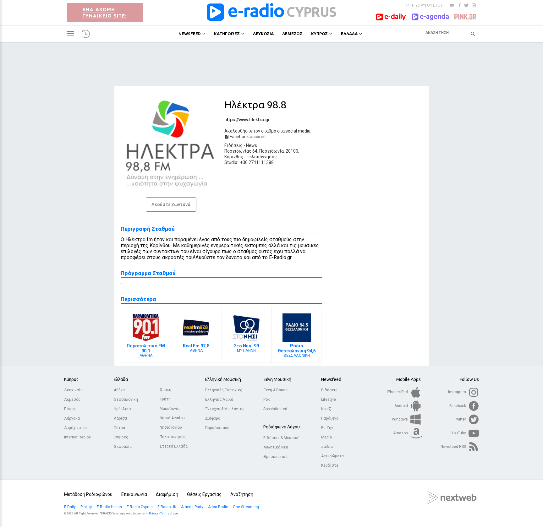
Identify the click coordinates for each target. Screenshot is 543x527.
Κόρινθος (233, 156)
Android (401, 406)
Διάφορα (212, 418)
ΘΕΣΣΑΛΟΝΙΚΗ (297, 350)
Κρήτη (165, 399)
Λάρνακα (72, 418)
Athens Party (192, 507)
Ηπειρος (121, 437)
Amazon (401, 433)
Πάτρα (119, 428)
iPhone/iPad (398, 392)
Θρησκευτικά (275, 456)
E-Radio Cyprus (140, 507)
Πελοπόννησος (262, 156)
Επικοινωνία (134, 494)
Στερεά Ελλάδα (174, 446)
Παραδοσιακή (217, 428)
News (251, 145)
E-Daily (70, 507)
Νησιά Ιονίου (171, 427)
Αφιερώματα (332, 456)
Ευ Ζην (327, 428)
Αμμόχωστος (76, 428)
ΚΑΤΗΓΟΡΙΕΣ (227, 33)
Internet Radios (77, 437)
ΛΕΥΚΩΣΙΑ (263, 33)
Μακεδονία (169, 408)
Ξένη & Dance (275, 390)
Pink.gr (86, 507)
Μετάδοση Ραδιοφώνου (88, 494)
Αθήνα (119, 390)
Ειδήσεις (233, 145)
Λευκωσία (73, 390)
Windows (400, 419)
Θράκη (165, 390)
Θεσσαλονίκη (126, 399)
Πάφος (70, 409)
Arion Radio (218, 507)
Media (326, 437)
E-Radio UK (167, 507)
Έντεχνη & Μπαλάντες (224, 409)
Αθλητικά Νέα (275, 447)
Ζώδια (327, 446)
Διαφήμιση (167, 494)
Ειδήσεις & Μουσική (281, 438)
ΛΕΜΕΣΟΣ (292, 33)
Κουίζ (326, 409)
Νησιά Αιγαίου (172, 418)
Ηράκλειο (122, 409)
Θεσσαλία (123, 446)
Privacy (153, 513)
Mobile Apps (408, 379)
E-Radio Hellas (110, 507)
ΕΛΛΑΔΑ (349, 33)
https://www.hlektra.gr (247, 119)
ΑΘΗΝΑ (146, 350)
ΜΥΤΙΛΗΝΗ (246, 348)
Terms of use (169, 513)
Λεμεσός (72, 399)
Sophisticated (275, 409)
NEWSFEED (189, 33)
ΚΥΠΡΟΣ (319, 33)
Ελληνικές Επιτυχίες (223, 390)
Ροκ (266, 399)
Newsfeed (331, 379)
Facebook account (247, 136)
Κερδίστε (329, 465)
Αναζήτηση (241, 494)
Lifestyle (328, 399)
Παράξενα (329, 418)
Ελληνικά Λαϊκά (219, 399)
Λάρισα (120, 418)
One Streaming (246, 507)
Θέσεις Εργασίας (204, 494)
